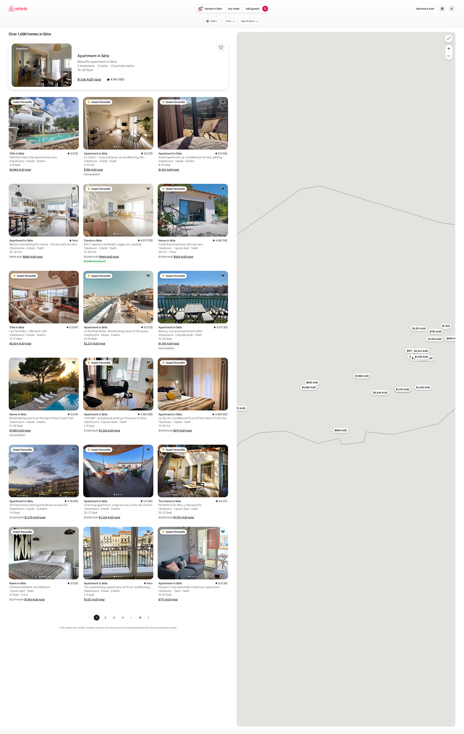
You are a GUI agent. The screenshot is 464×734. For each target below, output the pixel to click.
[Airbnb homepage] (18, 8)
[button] (89, 80)
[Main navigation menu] (451, 8)
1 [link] (96, 617)
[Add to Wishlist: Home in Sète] (223, 188)
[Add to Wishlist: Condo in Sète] (148, 188)
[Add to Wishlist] (221, 47)
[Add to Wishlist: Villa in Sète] (74, 102)
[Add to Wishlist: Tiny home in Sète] (223, 449)
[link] (88, 618)
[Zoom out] (448, 56)
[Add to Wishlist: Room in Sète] (74, 531)
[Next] (148, 618)
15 (140, 617)
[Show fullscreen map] (448, 38)
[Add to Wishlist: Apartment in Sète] (148, 102)
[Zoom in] (448, 48)
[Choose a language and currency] (442, 8)
